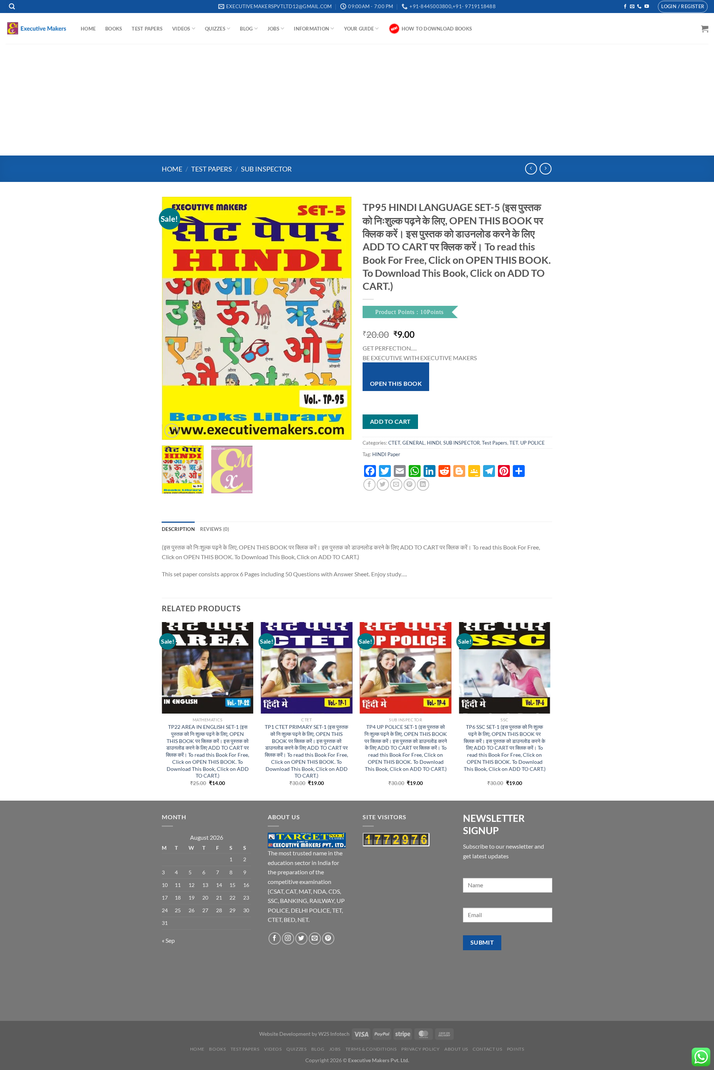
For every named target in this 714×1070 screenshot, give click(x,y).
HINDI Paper (386, 454)
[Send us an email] (632, 6)
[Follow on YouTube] (646, 6)
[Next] (338, 318)
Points (515, 1049)
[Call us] (639, 6)
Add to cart (390, 421)
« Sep (168, 940)
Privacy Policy (420, 1049)
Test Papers (147, 29)
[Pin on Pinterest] (409, 484)
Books (113, 29)
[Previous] (174, 318)
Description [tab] (178, 529)
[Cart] (704, 28)
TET (513, 443)
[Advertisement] (357, 100)
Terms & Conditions (371, 1049)
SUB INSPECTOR (266, 169)
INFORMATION (311, 29)
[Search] (12, 6)
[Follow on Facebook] (625, 6)
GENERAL (413, 443)
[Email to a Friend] (396, 484)
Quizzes (215, 29)
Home (88, 29)
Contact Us (487, 1049)
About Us (456, 1049)
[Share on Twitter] (383, 484)
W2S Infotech (334, 1034)
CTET (394, 443)
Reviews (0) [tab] (214, 529)
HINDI (434, 443)
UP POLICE (532, 443)
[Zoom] (171, 430)
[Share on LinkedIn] (423, 484)
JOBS (273, 29)
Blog (246, 29)
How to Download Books (437, 29)
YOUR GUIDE (359, 29)
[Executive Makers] (38, 28)
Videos (181, 29)
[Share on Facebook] (369, 484)
